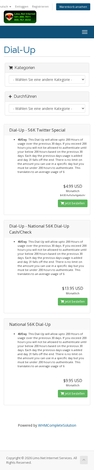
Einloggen (21, 6)
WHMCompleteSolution (57, 425)
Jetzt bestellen (74, 203)
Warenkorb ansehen (73, 7)
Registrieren (40, 6)
